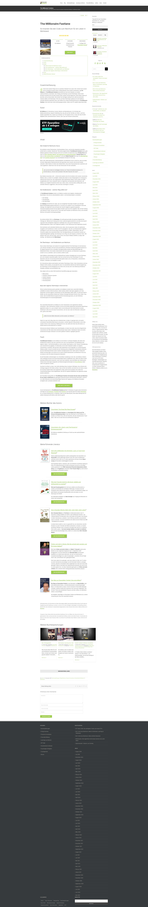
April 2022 (95, 250)
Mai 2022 (95, 247)
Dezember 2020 (96, 296)
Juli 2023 (95, 210)
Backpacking (56, 900)
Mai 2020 (95, 316)
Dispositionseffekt (45, 905)
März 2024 (95, 193)
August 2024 (96, 181)
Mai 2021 (95, 282)
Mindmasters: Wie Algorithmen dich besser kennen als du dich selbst (100, 95)
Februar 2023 (96, 222)
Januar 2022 (96, 259)
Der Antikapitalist (46, 643)
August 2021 (96, 273)
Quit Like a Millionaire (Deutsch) (102, 46)
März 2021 (95, 288)
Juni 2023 (95, 213)
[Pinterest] (102, 63)
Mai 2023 (95, 216)
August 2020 (96, 308)
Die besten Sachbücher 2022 (66, 643)
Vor (86, 15)
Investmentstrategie (86, 646)
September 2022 (97, 236)
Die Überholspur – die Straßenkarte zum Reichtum (57, 69)
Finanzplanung (79, 646)
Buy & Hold (43, 902)
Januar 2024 (96, 199)
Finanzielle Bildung (97, 159)
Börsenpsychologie (51, 902)
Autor (45, 62)
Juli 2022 (95, 242)
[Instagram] (97, 63)
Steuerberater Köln (97, 113)
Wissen (95, 156)
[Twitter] (105, 63)
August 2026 (96, 173)
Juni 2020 (95, 314)
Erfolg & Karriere (63, 678)
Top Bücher (72, 645)
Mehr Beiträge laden (64, 671)
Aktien (90, 645)
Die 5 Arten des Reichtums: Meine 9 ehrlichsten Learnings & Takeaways (100, 84)
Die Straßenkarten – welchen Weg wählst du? (56, 67)
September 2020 (97, 305)
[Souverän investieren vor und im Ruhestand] (94, 52)
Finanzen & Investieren (79, 645)
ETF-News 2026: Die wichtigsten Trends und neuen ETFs (100, 78)
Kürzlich (100, 35)
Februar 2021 (96, 291)
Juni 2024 (95, 184)
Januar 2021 (96, 293)
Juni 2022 (95, 245)
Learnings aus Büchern (98, 162)
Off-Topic (43, 645)
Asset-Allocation (48, 900)
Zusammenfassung (48, 60)
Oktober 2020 (96, 302)
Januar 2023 (96, 224)
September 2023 (97, 204)
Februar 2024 (96, 196)
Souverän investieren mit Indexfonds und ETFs (102, 39)
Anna (94, 109)
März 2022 (95, 253)
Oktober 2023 (96, 201)
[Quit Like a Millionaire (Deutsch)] (94, 45)
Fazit (45, 72)
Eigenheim (61, 905)
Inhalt (45, 64)
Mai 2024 (95, 187)
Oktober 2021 (96, 268)
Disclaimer (94, 369)
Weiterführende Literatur (49, 74)
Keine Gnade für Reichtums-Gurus (53, 65)
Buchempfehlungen (89, 644)
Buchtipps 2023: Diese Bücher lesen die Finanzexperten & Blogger (99, 130)
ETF (65, 905)
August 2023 (96, 207)
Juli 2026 (95, 176)
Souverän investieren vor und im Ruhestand (102, 53)
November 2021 (96, 265)
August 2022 (96, 239)
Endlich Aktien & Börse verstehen (84, 643)
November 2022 (96, 230)
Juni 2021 (95, 279)
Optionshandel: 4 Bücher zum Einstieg (84, 743)
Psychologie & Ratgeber (99, 154)
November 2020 (97, 299)
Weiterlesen (44, 657)
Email (93, 24)
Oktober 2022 (96, 233)
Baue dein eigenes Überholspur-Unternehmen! (56, 70)
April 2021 (95, 285)
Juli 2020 (95, 311)
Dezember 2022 (96, 227)
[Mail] (100, 63)
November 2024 (97, 179)
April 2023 (95, 219)
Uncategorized (61, 645)
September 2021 (97, 270)
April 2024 (95, 190)
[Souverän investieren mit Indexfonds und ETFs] (94, 38)
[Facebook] (95, 63)
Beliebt (95, 35)
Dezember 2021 (96, 262)
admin (43, 678)
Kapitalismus (53, 645)
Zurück (82, 15)
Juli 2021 (95, 276)
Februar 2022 (96, 256)
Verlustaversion (81, 647)
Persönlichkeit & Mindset (79, 678)
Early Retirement (53, 905)
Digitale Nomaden (60, 902)
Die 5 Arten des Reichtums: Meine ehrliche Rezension (88, 736)
